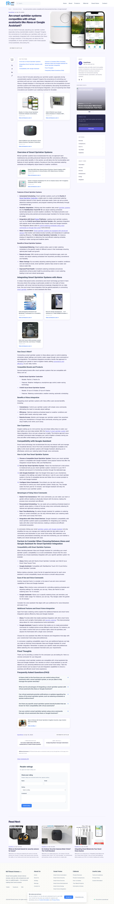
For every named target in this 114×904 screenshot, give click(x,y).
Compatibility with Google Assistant (29, 68)
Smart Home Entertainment (60, 883)
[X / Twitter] (79, 79)
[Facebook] (81, 79)
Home (65, 3)
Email (45, 780)
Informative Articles (17, 9)
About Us (36, 878)
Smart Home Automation (59, 875)
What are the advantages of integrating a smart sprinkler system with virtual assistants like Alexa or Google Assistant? (42, 688)
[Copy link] (12, 75)
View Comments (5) (23, 759)
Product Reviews (77, 875)
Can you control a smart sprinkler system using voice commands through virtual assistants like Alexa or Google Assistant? (41, 712)
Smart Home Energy (58, 886)
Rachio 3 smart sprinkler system (55, 431)
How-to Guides (77, 880)
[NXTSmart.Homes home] (10, 3)
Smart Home (95, 3)
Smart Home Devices (59, 880)
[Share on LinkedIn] (12, 72)
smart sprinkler (22, 289)
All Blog (36, 880)
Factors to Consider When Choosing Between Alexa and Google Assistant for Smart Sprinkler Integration (56, 63)
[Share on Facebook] (12, 68)
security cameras (50, 620)
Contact (104, 3)
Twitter (8, 887)
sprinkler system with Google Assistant (50, 529)
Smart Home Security (59, 878)
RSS (22, 887)
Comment (24, 793)
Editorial (85, 3)
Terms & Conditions (97, 875)
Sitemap (36, 883)
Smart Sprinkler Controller (28, 198)
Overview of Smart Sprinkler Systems (29, 61)
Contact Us (37, 886)
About (70, 3)
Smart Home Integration (59, 889)
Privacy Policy (96, 878)
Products (77, 3)
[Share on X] (12, 65)
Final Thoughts (49, 68)
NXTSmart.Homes (13, 872)
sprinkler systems (64, 207)
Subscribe (91, 128)
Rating (23, 787)
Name (23, 780)
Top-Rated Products (78, 883)
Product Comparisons (78, 878)
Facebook (15, 887)
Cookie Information (97, 880)
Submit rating (26, 805)
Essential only (79, 897)
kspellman (12, 12)
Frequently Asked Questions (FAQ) (54, 70)
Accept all (69, 897)
